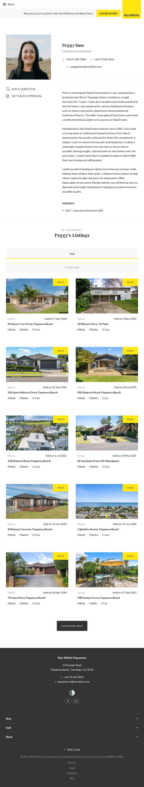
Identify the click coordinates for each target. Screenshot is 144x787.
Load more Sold (72, 626)
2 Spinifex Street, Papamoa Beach (98, 529)
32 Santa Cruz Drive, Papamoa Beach (30, 323)
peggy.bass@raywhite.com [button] (86, 66)
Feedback (72, 773)
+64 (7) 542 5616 (104, 59)
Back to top (74, 749)
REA (72, 778)
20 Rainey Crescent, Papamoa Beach (30, 529)
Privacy (72, 762)
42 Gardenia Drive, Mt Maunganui (98, 460)
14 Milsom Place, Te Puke (92, 323)
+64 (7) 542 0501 (74, 677)
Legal (72, 767)
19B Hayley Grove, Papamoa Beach (98, 597)
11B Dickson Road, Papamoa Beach (29, 460)
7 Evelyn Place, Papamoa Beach (27, 597)
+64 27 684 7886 (76, 59)
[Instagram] (76, 701)
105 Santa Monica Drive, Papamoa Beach (33, 392)
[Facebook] (68, 701)
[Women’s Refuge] (72, 693)
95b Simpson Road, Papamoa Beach (99, 392)
